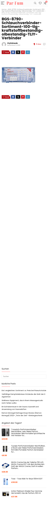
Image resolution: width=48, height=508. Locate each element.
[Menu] (2, 3)
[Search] (35, 3)
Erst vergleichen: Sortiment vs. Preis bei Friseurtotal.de (24, 390)
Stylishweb (12, 43)
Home (4, 9)
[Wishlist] (40, 3)
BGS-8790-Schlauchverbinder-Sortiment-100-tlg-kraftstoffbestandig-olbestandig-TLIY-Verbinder (23, 10)
